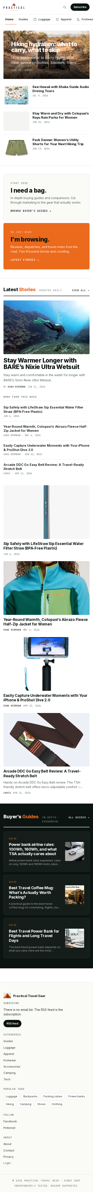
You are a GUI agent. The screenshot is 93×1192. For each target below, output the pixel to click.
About (7, 1144)
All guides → (79, 817)
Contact (8, 1150)
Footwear (9, 1060)
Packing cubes (52, 1096)
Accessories (11, 1066)
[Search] (65, 7)
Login (7, 1163)
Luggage (44, 19)
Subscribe (80, 7)
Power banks (76, 1096)
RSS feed (12, 1023)
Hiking (10, 1104)
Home (9, 19)
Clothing (57, 1104)
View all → (81, 290)
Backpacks (30, 1096)
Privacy (8, 1156)
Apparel (66, 19)
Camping (9, 1072)
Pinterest (9, 1127)
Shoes (41, 1104)
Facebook (10, 1121)
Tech (6, 1079)
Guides (23, 19)
